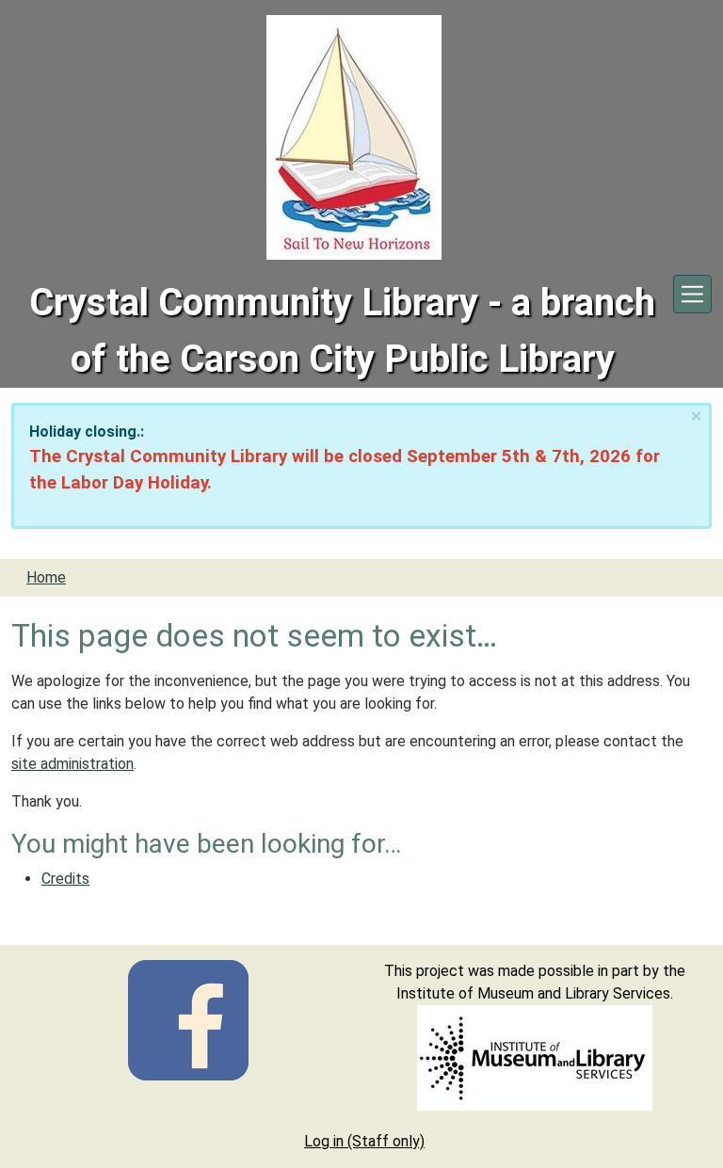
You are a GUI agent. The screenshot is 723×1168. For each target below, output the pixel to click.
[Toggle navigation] (692, 294)
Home (46, 577)
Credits (65, 879)
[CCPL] (188, 1019)
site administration (72, 764)
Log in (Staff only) (364, 1141)
